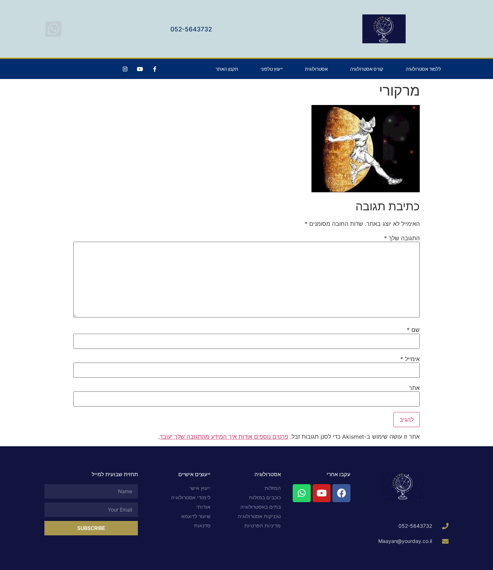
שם (413, 330)
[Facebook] (341, 493)
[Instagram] (124, 68)
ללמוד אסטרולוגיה (423, 69)
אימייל (410, 359)
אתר (414, 388)
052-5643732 (191, 29)
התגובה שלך (402, 238)
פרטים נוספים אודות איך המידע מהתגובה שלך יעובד (224, 436)
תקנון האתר (226, 69)
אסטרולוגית (316, 69)
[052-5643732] (53, 29)
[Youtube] (139, 68)
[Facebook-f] (154, 68)
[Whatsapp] (302, 493)
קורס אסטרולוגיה (366, 69)
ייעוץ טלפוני (272, 69)
